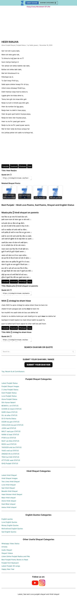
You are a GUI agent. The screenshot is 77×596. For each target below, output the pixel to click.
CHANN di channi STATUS (11, 409)
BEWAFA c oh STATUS (10, 406)
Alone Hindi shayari (9, 501)
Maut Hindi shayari (9, 498)
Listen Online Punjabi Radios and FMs (16, 556)
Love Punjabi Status (9, 396)
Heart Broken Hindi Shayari (12, 494)
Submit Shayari (32, 3)
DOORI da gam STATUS (10, 422)
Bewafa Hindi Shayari (10, 491)
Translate (5, 166)
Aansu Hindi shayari (9, 507)
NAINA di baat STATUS (10, 434)
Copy (29, 166)
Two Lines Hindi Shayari (11, 482)
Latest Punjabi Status (10, 383)
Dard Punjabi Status (9, 393)
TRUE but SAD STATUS (10, 457)
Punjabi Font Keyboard (10, 563)
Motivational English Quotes (12, 529)
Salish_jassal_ (33, 45)
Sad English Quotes (9, 532)
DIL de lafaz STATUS (9, 415)
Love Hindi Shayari (9, 485)
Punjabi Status (21, 45)
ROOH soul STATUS (9, 444)
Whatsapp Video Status (10, 544)
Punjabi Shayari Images (10, 386)
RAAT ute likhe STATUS (10, 441)
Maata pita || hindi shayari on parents (20, 212)
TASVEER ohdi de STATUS (11, 447)
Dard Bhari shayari (8, 504)
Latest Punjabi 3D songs (11, 566)
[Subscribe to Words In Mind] (35, 585)
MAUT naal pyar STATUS (11, 431)
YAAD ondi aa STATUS (10, 451)
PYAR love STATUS (9, 438)
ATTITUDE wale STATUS (11, 460)
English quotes (7, 519)
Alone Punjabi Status (9, 399)
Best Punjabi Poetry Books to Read (15, 560)
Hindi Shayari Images (9, 478)
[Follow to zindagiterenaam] (42, 585)
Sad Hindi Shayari (8, 488)
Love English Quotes (9, 522)
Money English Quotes (10, 525)
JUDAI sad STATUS (9, 428)
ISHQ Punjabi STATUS (10, 463)
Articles (4, 547)
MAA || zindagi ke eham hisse (16, 301)
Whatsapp (22, 166)
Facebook (13, 166)
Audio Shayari (7, 550)
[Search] (73, 351)
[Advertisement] (38, 25)
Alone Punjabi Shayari (9, 45)
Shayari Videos (7, 553)
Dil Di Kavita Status (9, 419)
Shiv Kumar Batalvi (9, 402)
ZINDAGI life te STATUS (10, 454)
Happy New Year (8, 569)
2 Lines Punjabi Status (10, 390)
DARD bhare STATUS (9, 412)
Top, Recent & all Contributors (13, 371)
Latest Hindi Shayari (9, 475)
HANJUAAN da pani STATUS (12, 425)
